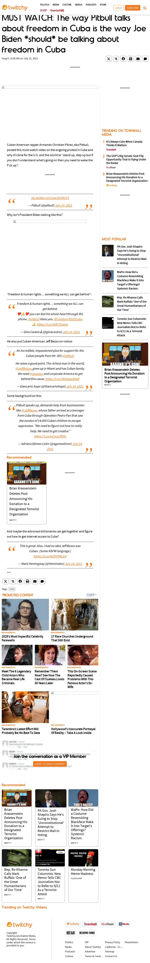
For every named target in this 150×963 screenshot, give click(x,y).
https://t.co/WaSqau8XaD (62, 379)
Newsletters (131, 942)
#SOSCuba (75, 319)
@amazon (36, 374)
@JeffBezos (23, 369)
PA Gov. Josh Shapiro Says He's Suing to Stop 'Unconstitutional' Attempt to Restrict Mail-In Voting (51, 823)
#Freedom (61, 319)
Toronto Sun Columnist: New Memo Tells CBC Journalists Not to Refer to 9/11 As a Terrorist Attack (49, 882)
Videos (78, 5)
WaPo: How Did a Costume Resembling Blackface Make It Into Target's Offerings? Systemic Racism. (130, 280)
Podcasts (91, 5)
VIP (86, 942)
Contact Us (111, 956)
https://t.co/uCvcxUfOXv (50, 436)
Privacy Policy (112, 942)
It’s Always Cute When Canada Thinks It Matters (124, 143)
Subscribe (132, 7)
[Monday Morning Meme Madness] (83, 858)
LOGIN (118, 7)
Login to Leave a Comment (50, 763)
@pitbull (33, 319)
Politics (44, 5)
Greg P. (5, 58)
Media (56, 5)
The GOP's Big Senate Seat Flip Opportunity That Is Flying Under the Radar (126, 160)
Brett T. (13, 520)
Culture (67, 5)
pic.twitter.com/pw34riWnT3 (50, 198)
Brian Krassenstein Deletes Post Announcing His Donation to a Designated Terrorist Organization (127, 177)
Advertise (90, 951)
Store (103, 5)
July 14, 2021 (63, 205)
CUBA (12, 589)
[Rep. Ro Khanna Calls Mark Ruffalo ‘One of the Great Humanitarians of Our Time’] (16, 858)
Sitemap (109, 951)
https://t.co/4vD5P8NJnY (50, 556)
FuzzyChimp (76, 879)
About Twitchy (93, 947)
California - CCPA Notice (114, 947)
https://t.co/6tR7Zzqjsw (52, 324)
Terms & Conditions (94, 956)
